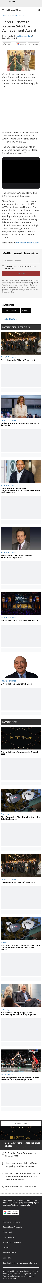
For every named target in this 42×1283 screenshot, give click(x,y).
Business (6, 16)
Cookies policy (8, 1237)
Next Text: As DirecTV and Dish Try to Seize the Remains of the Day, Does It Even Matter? (22, 1176)
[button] (2, 10)
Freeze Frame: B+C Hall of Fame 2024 (21, 1188)
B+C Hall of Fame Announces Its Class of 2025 (21, 1154)
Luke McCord (10, 36)
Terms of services (30, 280)
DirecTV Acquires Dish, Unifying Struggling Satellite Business (21, 1164)
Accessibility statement (12, 1242)
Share (8, 44)
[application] (21, 170)
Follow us (23, 44)
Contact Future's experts (12, 1227)
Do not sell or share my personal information (20, 1263)
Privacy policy (8, 1232)
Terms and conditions (11, 1222)
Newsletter (35, 44)
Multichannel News (24, 36)
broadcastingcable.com (27, 242)
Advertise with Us (9, 1253)
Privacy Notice (33, 283)
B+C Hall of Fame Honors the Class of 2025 (22, 1144)
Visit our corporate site (20, 1205)
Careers (6, 1247)
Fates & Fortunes (18, 16)
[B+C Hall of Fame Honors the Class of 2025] (21, 1138)
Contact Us (7, 1258)
